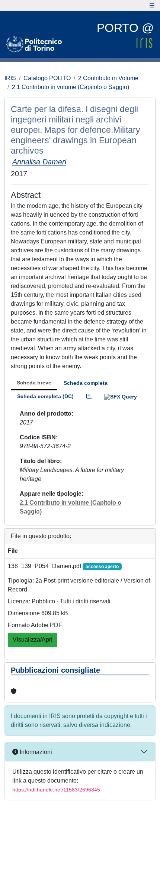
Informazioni (35, 752)
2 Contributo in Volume (108, 78)
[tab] (89, 396)
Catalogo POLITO (47, 78)
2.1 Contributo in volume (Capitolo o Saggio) (70, 87)
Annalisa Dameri (39, 162)
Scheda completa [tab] (86, 383)
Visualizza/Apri (32, 639)
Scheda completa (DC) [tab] (45, 396)
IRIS (10, 78)
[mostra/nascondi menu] (152, 5)
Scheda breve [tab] (34, 383)
